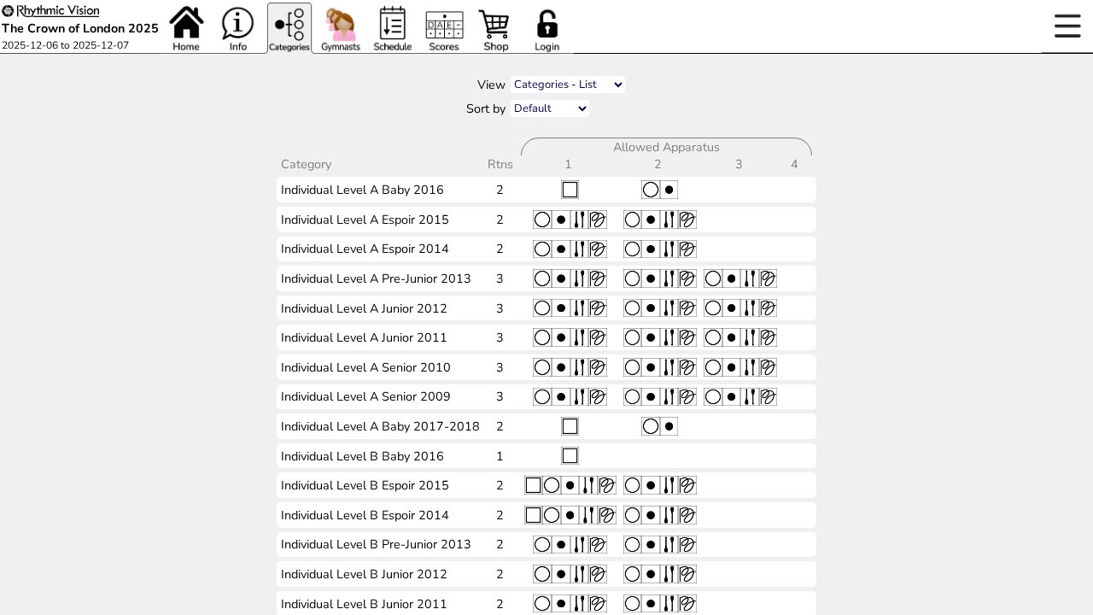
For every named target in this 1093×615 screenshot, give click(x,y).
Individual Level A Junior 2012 (364, 308)
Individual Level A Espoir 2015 (365, 219)
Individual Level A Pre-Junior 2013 (376, 278)
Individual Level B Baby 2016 (362, 456)
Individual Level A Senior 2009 (366, 396)
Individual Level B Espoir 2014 (365, 515)
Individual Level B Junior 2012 (364, 574)
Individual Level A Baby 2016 (362, 189)
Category (308, 164)
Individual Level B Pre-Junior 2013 (376, 544)
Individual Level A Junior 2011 (364, 337)
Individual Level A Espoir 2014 (365, 248)
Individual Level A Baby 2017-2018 (380, 426)
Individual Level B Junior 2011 (364, 603)
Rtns (502, 164)
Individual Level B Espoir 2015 (365, 485)
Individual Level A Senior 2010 (366, 367)
